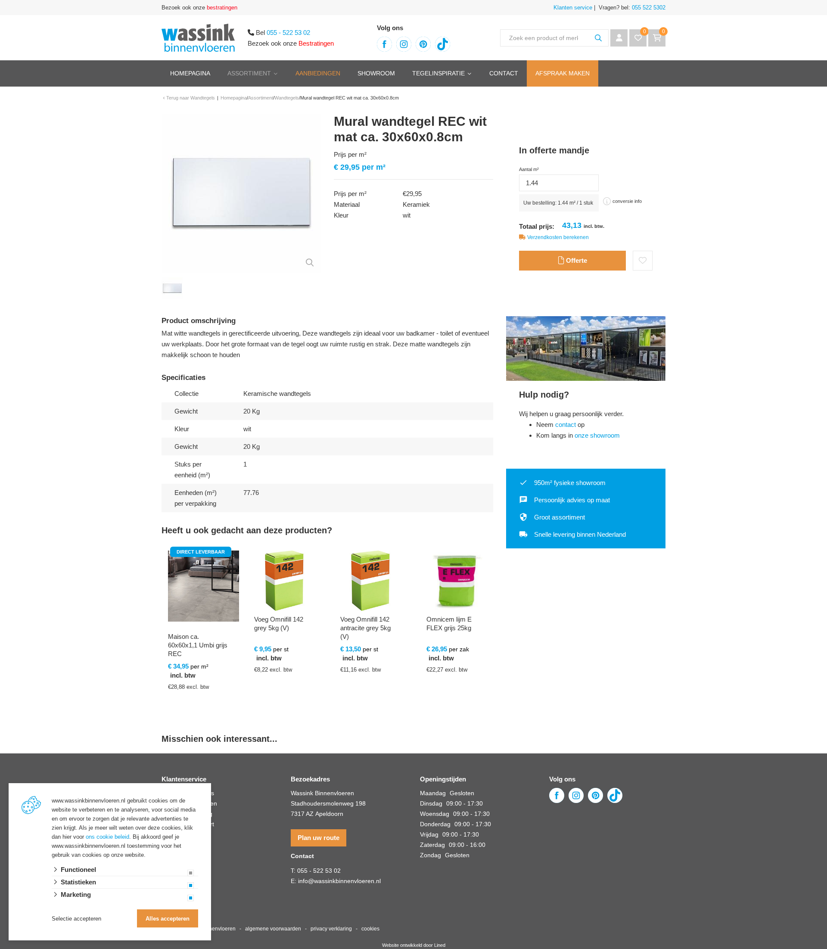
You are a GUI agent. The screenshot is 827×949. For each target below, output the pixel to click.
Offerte (575, 260)
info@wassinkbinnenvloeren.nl (339, 880)
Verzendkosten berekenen (558, 237)
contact (565, 424)
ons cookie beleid (107, 837)
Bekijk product (198, 724)
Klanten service (572, 7)
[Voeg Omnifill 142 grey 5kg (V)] (284, 581)
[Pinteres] (423, 44)
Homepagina (190, 73)
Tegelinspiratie (438, 73)
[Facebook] (384, 44)
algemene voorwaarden (273, 929)
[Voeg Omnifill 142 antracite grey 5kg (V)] (370, 581)
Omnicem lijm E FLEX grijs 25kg (449, 624)
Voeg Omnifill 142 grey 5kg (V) (278, 624)
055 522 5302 (647, 7)
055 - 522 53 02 (288, 32)
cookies (370, 929)
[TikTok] (442, 44)
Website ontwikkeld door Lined (413, 945)
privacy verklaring (331, 929)
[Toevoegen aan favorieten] (643, 261)
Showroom (376, 73)
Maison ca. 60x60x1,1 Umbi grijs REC (197, 645)
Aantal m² (529, 169)
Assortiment (249, 73)
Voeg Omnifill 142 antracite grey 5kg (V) (365, 628)
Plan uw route (318, 837)
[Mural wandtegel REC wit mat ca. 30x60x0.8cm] (241, 192)
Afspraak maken (562, 73)
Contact (503, 73)
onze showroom (597, 435)
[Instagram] (403, 44)
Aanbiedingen (317, 73)
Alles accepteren (168, 918)
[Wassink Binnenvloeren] (198, 36)
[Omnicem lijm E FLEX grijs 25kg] (456, 581)
